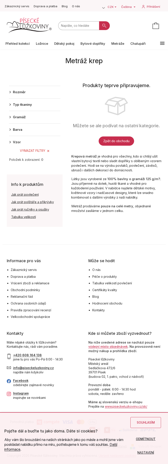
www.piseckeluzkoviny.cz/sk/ (126, 406)
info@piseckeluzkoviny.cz (33, 368)
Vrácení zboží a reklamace (30, 283)
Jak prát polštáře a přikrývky (32, 202)
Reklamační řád (22, 296)
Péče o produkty (104, 276)
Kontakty (98, 310)
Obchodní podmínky (25, 290)
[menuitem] (17, 43)
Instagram (21, 393)
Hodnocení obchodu (107, 303)
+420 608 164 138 (27, 355)
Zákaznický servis (17, 6)
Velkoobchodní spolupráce (30, 317)
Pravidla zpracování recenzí (31, 310)
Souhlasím (146, 422)
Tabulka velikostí (23, 217)
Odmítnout (146, 439)
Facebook (20, 380)
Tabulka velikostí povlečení (112, 283)
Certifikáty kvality (104, 290)
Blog (65, 6)
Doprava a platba (45, 6)
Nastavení (145, 452)
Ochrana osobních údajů (28, 303)
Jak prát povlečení (25, 194)
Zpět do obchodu (116, 141)
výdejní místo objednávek (108, 346)
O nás (76, 6)
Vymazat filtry (32, 150)
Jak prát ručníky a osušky (30, 209)
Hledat (104, 25)
